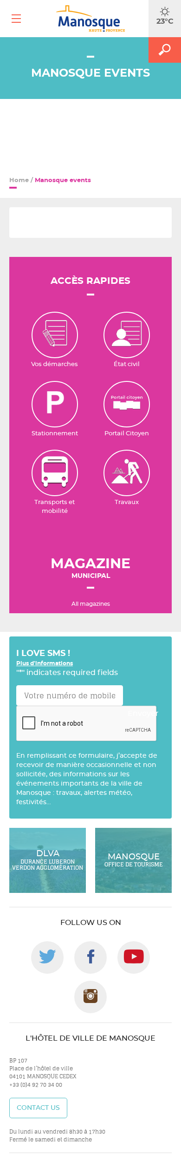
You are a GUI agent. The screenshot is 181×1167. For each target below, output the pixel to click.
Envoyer (143, 713)
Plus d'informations (44, 663)
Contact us (38, 1108)
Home (19, 180)
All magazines (90, 604)
